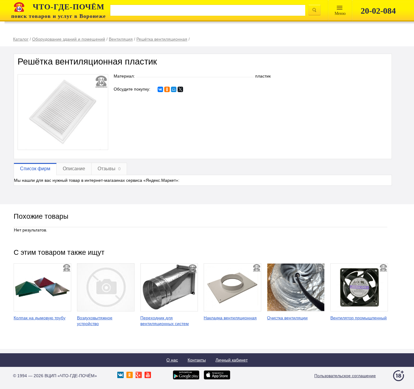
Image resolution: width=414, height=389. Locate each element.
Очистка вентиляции (287, 317)
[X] (180, 89)
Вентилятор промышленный (358, 317)
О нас (172, 359)
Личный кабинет (231, 359)
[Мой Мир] (173, 89)
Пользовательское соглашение (345, 375)
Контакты (197, 359)
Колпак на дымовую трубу (39, 317)
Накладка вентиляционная (230, 317)
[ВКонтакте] (160, 89)
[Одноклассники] (167, 89)
